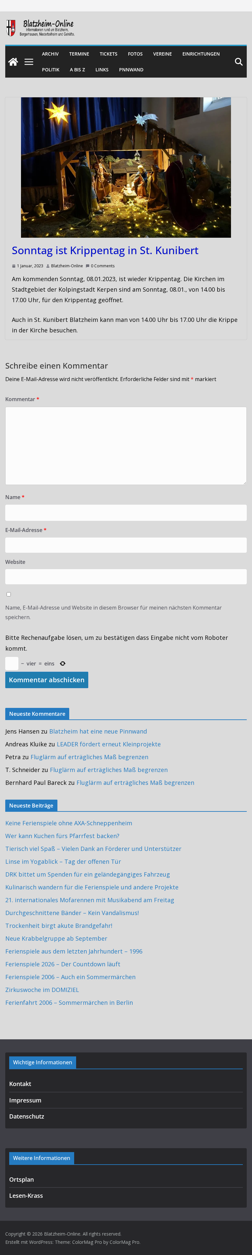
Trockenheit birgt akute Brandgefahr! (58, 925)
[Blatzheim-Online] (13, 62)
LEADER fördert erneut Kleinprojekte (109, 744)
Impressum (25, 1100)
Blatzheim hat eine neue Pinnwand (98, 731)
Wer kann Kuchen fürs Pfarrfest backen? (62, 836)
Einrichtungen (201, 54)
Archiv (50, 54)
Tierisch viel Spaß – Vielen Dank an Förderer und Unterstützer (93, 849)
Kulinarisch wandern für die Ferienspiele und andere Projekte (91, 887)
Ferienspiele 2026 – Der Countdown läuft (62, 964)
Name (15, 497)
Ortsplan (21, 1179)
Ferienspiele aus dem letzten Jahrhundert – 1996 (73, 951)
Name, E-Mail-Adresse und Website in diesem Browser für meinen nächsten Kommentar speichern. (113, 612)
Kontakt (20, 1084)
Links (102, 69)
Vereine (162, 54)
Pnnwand (131, 69)
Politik (50, 69)
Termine (79, 54)
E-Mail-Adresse (26, 530)
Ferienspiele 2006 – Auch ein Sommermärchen (70, 977)
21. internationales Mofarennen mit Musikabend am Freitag (89, 900)
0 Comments (103, 266)
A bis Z (77, 69)
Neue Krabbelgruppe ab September (56, 938)
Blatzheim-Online (67, 266)
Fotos (135, 54)
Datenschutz (26, 1116)
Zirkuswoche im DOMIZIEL (42, 990)
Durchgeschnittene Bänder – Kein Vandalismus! (72, 913)
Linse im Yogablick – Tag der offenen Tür (63, 861)
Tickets (108, 54)
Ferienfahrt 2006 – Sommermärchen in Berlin (69, 1002)
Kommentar (22, 399)
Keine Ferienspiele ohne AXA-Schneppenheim (68, 823)
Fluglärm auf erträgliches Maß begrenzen (89, 757)
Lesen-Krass (26, 1195)
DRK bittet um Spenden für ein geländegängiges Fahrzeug (87, 874)
